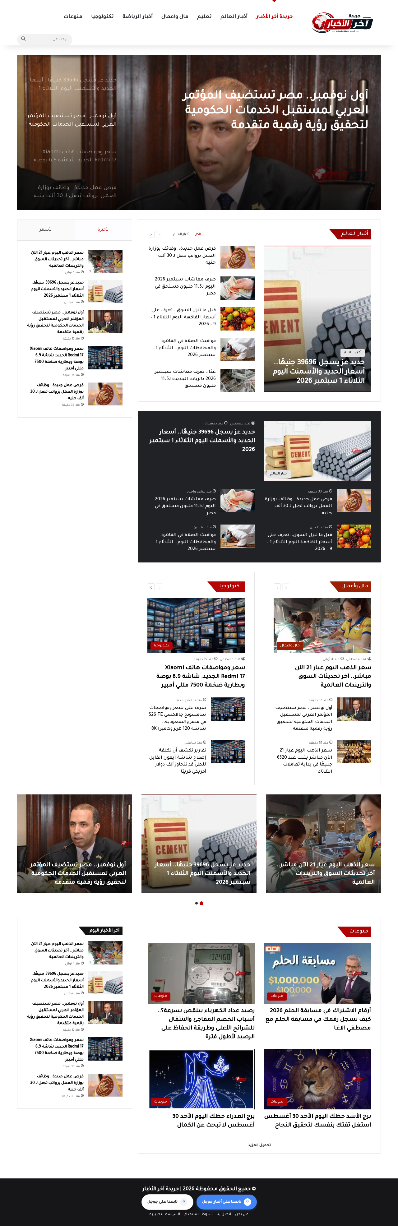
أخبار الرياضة (137, 17)
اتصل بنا (224, 1215)
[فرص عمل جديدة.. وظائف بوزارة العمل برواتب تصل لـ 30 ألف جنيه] (237, 257)
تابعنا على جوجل (166, 1202)
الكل (197, 234)
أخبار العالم (234, 17)
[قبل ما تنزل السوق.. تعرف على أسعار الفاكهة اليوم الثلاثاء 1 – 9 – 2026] (237, 319)
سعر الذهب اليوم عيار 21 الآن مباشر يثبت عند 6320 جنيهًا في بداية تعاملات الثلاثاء (75, 874)
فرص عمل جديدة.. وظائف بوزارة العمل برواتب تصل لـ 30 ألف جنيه (182, 256)
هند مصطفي (240, 424)
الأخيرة (103, 230)
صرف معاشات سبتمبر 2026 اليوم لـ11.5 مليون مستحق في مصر (185, 286)
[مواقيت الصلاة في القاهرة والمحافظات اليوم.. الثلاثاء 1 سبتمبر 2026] (237, 349)
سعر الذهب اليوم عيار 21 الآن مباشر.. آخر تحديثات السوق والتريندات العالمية (333, 677)
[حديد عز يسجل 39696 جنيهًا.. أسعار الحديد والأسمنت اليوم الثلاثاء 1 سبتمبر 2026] (317, 319)
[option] (199, 132)
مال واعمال (174, 17)
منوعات (72, 17)
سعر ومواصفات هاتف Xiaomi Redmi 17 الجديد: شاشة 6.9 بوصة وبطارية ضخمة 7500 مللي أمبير (272, 111)
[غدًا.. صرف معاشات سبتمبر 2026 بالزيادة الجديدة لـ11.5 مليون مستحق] (237, 380)
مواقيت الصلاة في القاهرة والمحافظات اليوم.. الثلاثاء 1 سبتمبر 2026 (186, 348)
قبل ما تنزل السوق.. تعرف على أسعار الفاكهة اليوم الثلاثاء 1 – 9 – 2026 (183, 317)
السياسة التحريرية (165, 1215)
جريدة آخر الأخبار (274, 17)
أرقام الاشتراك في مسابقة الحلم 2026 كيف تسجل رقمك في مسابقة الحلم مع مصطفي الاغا (318, 1020)
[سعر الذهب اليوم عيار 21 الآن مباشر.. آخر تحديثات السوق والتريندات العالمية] (105, 261)
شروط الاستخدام (198, 1215)
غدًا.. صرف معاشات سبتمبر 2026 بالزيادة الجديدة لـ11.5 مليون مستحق (185, 379)
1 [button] (201, 903)
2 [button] (196, 903)
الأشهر (46, 230)
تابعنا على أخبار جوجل (225, 1202)
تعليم (204, 17)
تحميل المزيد (259, 1146)
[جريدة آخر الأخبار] (342, 22)
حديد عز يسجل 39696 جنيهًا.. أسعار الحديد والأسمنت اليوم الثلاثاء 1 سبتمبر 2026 (202, 441)
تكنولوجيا (102, 17)
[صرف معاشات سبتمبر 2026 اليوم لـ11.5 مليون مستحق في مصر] (237, 288)
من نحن (241, 1215)
